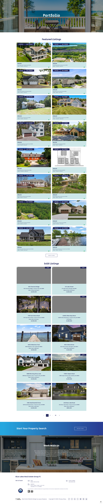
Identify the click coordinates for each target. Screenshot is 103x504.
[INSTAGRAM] (72, 499)
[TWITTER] (78, 499)
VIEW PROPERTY (33, 280)
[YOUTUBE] (81, 499)
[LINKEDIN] (75, 499)
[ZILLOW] (86, 499)
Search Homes (51, 255)
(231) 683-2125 (72, 481)
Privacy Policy (62, 499)
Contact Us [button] (51, 462)
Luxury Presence (42, 499)
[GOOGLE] (83, 499)
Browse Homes (80, 428)
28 (55, 415)
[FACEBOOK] (69, 499)
